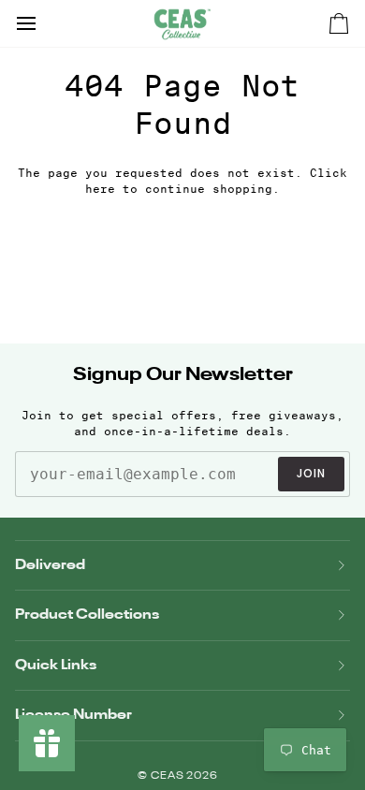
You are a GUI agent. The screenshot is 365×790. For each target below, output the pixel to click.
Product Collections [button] (87, 614)
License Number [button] (73, 715)
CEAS (169, 776)
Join (311, 473)
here (100, 189)
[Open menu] (43, 23)
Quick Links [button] (55, 665)
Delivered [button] (50, 565)
